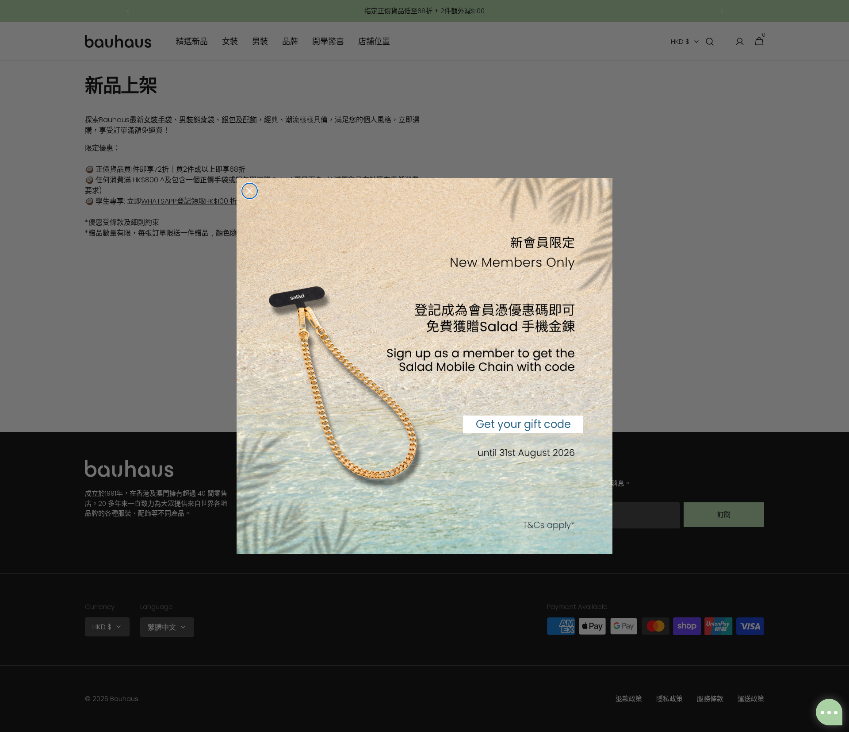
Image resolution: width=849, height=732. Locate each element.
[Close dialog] (249, 191)
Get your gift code (523, 424)
